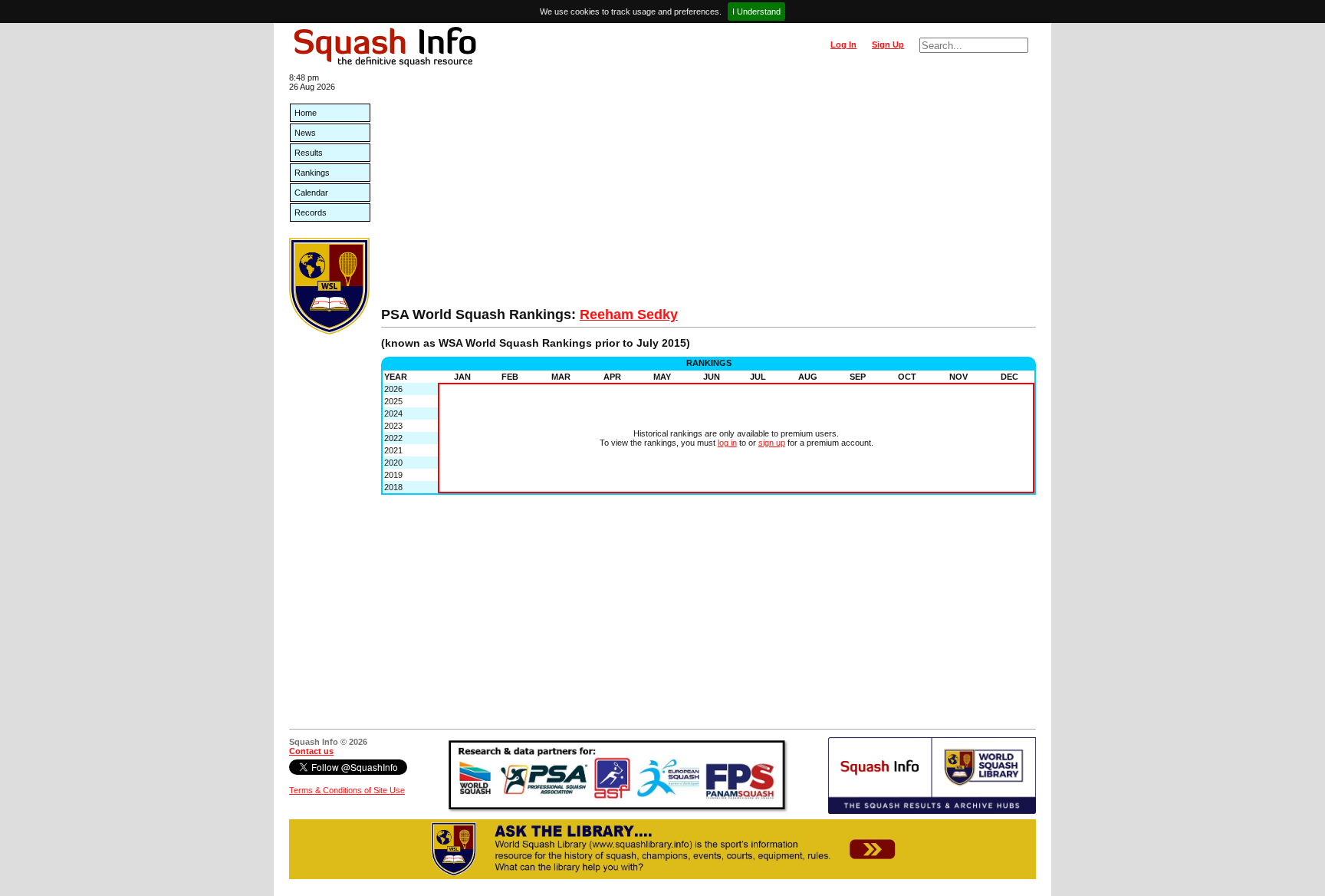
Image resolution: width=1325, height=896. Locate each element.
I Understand (756, 11)
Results (308, 152)
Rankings (312, 172)
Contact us (311, 751)
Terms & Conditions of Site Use (347, 790)
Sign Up (888, 44)
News (305, 132)
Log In (843, 44)
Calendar (311, 192)
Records (310, 212)
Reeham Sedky (629, 314)
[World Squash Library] (329, 331)
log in (727, 442)
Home (305, 112)
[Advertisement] (708, 191)
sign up (771, 442)
